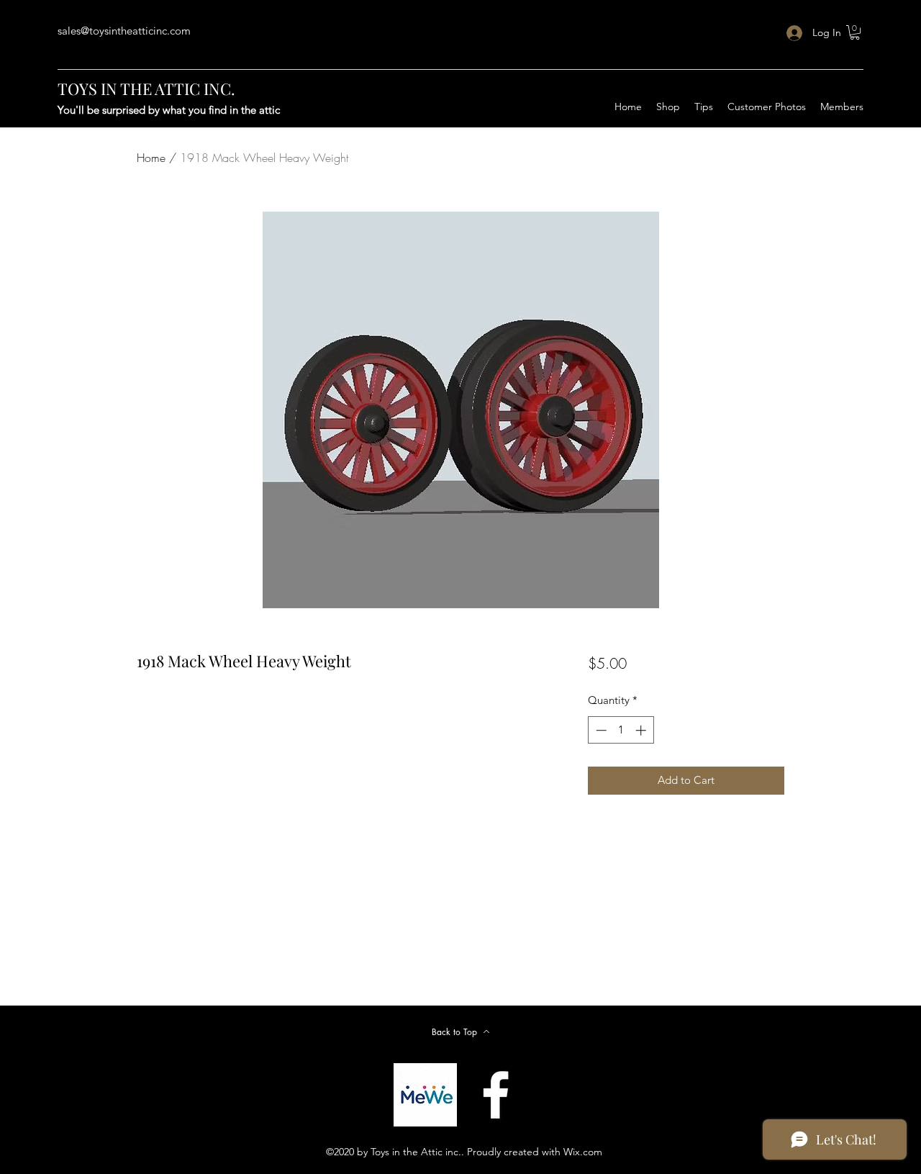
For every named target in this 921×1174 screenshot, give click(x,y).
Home (151, 158)
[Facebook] (495, 1094)
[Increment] (642, 730)
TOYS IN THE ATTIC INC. (146, 88)
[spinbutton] (620, 730)
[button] (854, 32)
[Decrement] (599, 730)
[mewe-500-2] (425, 1094)
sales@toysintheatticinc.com (124, 30)
